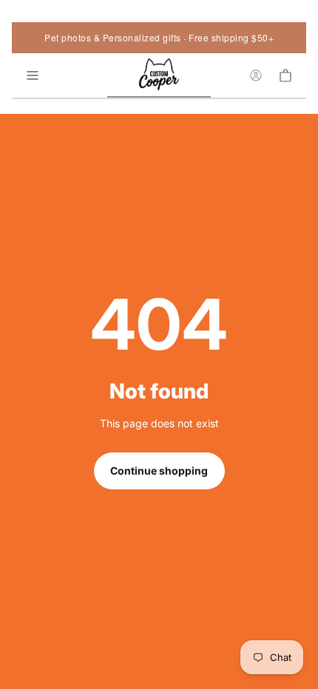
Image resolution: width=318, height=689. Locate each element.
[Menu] (32, 75)
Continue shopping (159, 470)
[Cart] (285, 75)
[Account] (256, 75)
